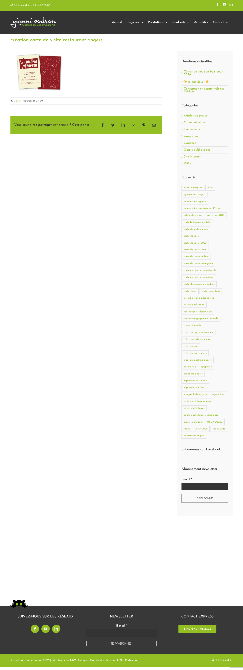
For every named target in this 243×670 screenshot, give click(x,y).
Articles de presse (195, 115)
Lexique (83, 660)
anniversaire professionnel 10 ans (202, 208)
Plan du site (97, 660)
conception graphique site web (201, 318)
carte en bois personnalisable (200, 270)
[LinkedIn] (56, 629)
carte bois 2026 (215, 215)
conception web (192, 325)
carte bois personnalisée (197, 222)
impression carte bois (195, 380)
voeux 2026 (219, 429)
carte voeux (190, 291)
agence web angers (194, 194)
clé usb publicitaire (194, 305)
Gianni (17, 101)
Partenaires (132, 660)
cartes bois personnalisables (199, 284)
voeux (187, 429)
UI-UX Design (214, 422)
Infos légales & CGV (64, 660)
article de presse (193, 215)
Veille (187, 163)
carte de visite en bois (196, 229)
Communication (194, 122)
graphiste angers (193, 374)
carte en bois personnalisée (199, 277)
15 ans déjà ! (196, 81)
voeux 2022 (201, 429)
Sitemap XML (114, 660)
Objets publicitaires (197, 150)
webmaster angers (194, 435)
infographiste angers (195, 394)
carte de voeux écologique (198, 263)
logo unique (218, 394)
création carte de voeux (197, 339)
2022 (210, 187)
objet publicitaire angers (197, 401)
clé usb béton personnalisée (199, 298)
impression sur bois (194, 387)
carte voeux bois (211, 291)
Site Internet (192, 156)
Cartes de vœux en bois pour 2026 (203, 73)
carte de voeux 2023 (195, 243)
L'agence (190, 143)
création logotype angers (197, 360)
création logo (191, 346)
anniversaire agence (195, 201)
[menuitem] (117, 22)
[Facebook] (35, 629)
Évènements (192, 129)
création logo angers (195, 353)
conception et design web (198, 312)
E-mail (186, 479)
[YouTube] (45, 629)
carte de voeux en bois (196, 256)
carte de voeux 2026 (195, 249)
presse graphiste (193, 422)
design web (190, 367)
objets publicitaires (194, 408)
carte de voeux (192, 236)
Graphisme (191, 136)
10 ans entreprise (193, 187)
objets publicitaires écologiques (201, 415)
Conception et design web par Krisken (204, 90)
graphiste (206, 367)
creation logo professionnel (198, 332)
